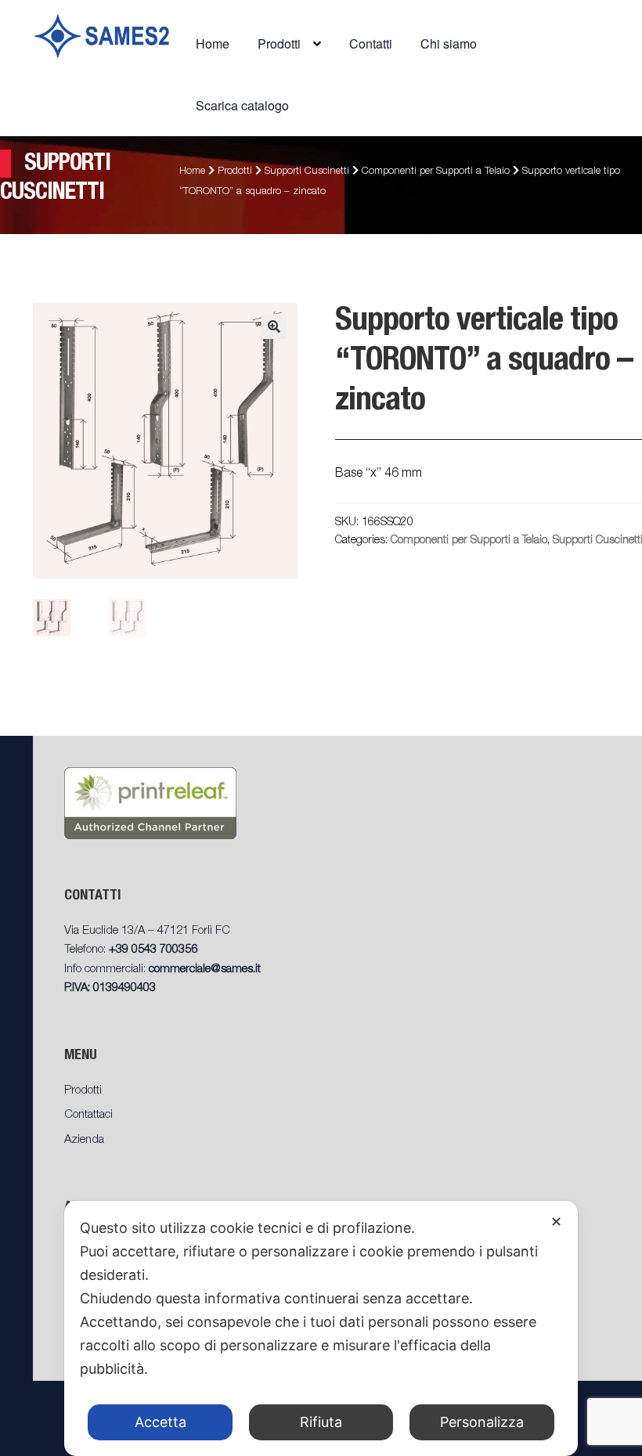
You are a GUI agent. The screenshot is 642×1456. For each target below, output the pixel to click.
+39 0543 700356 (153, 950)
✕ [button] (556, 1221)
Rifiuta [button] (321, 1422)
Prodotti (235, 172)
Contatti (370, 43)
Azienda (84, 1140)
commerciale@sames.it (205, 969)
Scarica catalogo (242, 105)
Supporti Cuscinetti (307, 172)
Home (212, 43)
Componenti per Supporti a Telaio (436, 172)
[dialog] (321, 1328)
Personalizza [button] (482, 1422)
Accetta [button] (160, 1422)
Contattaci (88, 1115)
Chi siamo (448, 43)
